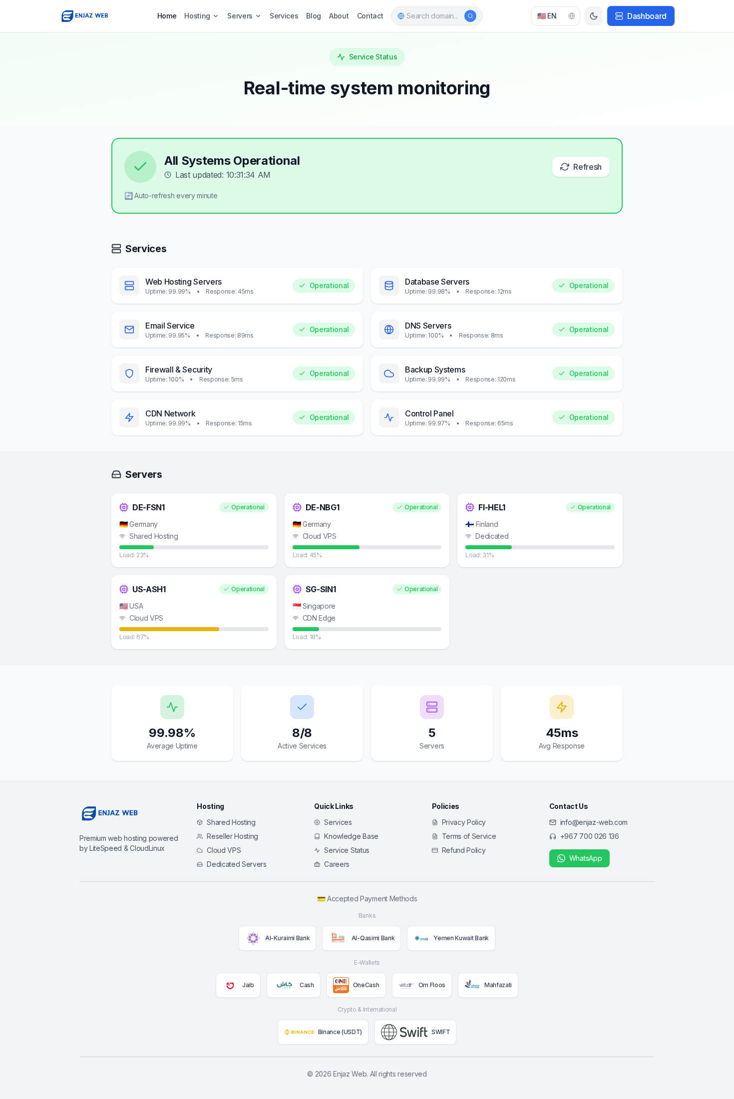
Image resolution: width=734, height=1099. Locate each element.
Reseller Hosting (232, 836)
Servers (240, 15)
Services (284, 15)
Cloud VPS (224, 850)
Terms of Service (469, 836)
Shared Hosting (231, 822)
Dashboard (647, 16)
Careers (337, 864)
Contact (370, 15)
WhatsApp (585, 858)
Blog (313, 15)
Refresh (587, 167)
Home (167, 15)
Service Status (346, 850)
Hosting (197, 15)
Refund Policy (464, 850)
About (339, 15)
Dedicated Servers (237, 864)
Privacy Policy (464, 822)
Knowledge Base (351, 836)
